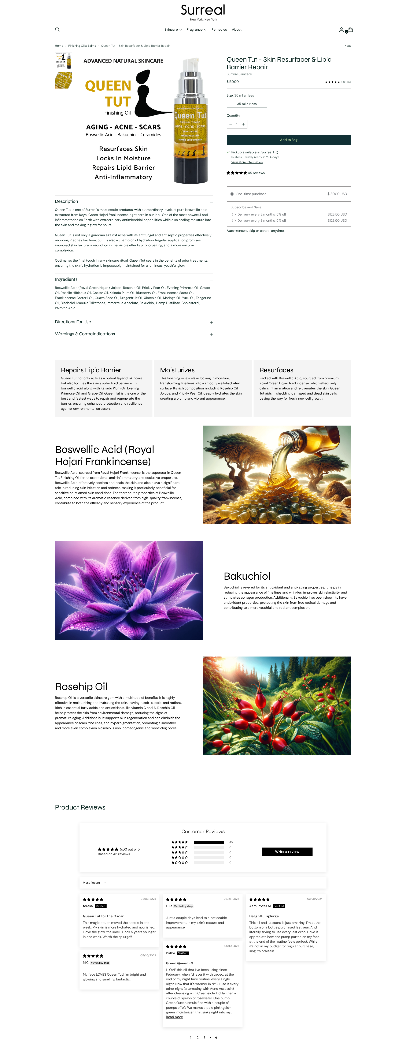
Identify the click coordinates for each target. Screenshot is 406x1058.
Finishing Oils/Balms (82, 46)
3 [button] (204, 1037)
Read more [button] (174, 1017)
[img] (93, 899)
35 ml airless (247, 104)
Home (59, 46)
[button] (237, 173)
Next (347, 46)
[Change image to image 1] (63, 60)
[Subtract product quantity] (243, 124)
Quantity (233, 115)
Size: (240, 95)
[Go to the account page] (340, 29)
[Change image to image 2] (63, 80)
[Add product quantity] (231, 124)
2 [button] (198, 1037)
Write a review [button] (287, 851)
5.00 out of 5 (130, 849)
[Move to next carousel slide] (347, 780)
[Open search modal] (57, 29)
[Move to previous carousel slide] (337, 780)
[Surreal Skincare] (203, 12)
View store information (247, 162)
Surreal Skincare (239, 74)
